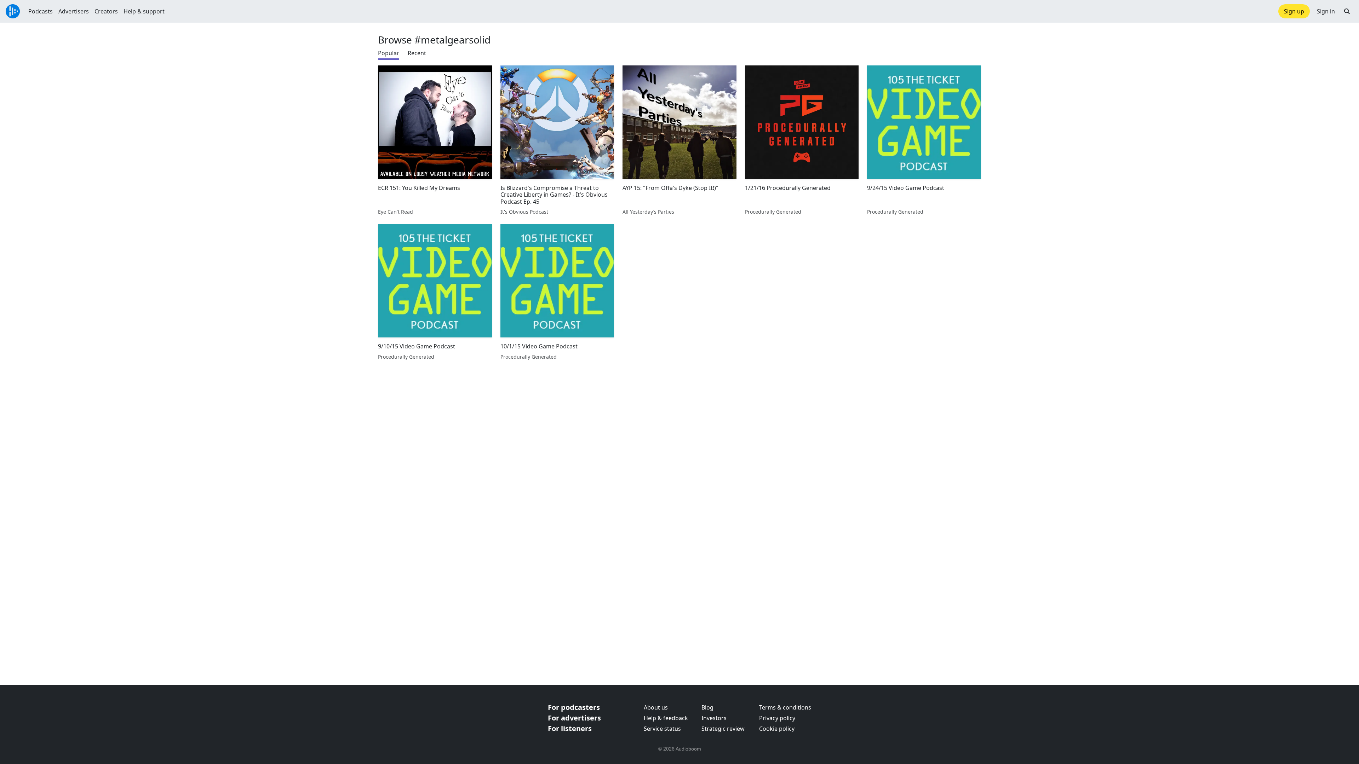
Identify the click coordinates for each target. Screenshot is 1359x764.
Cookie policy (777, 729)
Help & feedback (666, 718)
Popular (388, 53)
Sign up (1294, 11)
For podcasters (574, 707)
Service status (662, 729)
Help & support (144, 11)
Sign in (1326, 11)
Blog (707, 707)
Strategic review (723, 729)
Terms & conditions (785, 707)
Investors (714, 718)
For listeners (570, 728)
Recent (417, 53)
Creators (106, 11)
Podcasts (40, 11)
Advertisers (73, 11)
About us (656, 707)
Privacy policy (777, 718)
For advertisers (574, 718)
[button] (1347, 11)
